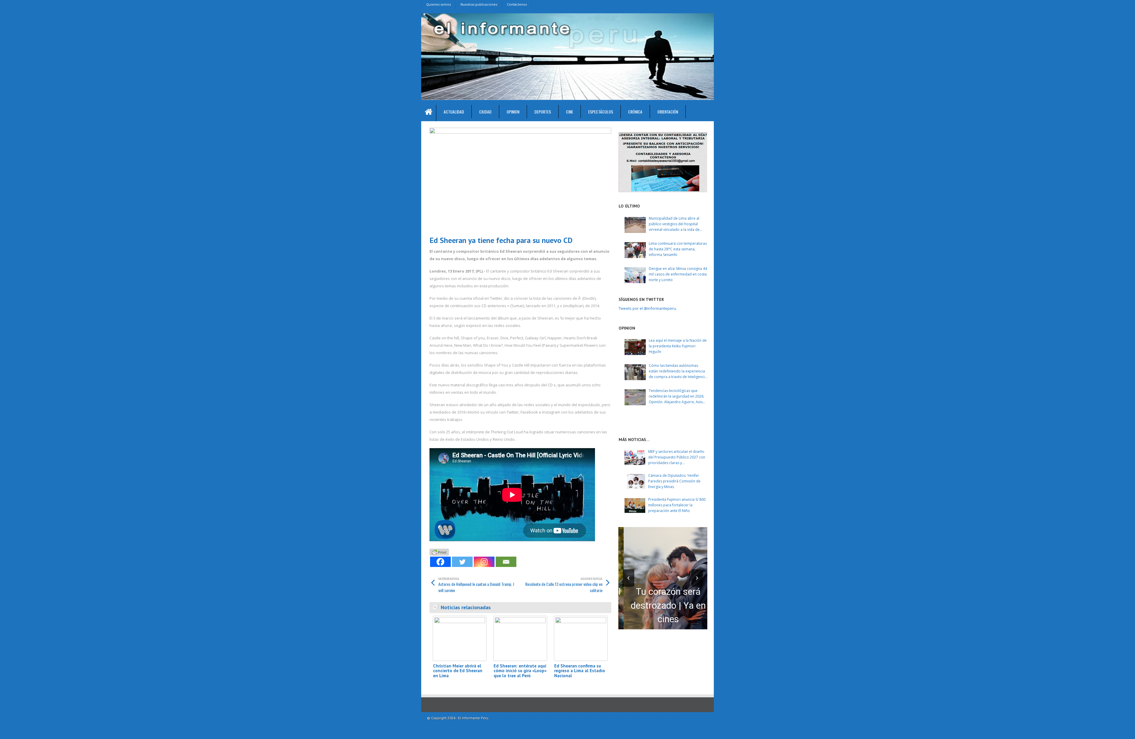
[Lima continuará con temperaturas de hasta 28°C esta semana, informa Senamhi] (635, 250)
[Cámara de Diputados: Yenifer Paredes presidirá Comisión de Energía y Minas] (635, 481)
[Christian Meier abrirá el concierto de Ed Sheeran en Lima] (459, 638)
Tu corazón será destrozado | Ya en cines (663, 605)
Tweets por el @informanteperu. (648, 308)
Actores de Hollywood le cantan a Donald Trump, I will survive (476, 584)
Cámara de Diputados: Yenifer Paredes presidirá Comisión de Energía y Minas (674, 481)
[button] (628, 578)
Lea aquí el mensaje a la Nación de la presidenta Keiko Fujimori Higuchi (678, 346)
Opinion (513, 111)
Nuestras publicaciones (479, 4)
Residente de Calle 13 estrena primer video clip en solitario (563, 584)
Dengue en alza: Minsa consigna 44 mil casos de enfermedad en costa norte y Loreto (678, 274)
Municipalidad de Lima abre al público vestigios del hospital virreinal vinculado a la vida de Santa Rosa (674, 224)
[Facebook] (440, 562)
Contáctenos (517, 4)
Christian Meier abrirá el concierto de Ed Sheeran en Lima (457, 670)
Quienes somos (438, 4)
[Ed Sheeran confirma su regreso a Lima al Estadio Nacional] (580, 638)
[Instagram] (484, 562)
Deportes (542, 111)
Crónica (635, 111)
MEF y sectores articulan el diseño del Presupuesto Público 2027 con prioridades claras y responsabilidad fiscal (676, 457)
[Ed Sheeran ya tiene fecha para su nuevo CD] (520, 179)
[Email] (506, 562)
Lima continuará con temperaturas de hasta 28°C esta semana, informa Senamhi (678, 249)
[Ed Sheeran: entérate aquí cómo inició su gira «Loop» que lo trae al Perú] (520, 638)
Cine (569, 111)
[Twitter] (462, 562)
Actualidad (454, 111)
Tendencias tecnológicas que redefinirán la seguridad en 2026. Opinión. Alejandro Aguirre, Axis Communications (676, 396)
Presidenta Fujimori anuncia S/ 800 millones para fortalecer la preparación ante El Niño (677, 505)
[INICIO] (428, 113)
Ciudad (485, 111)
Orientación (667, 111)
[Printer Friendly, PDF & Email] (439, 552)
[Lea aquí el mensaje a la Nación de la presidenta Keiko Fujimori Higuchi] (635, 347)
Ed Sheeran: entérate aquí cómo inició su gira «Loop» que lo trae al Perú (520, 670)
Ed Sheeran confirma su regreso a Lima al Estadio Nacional (579, 670)
